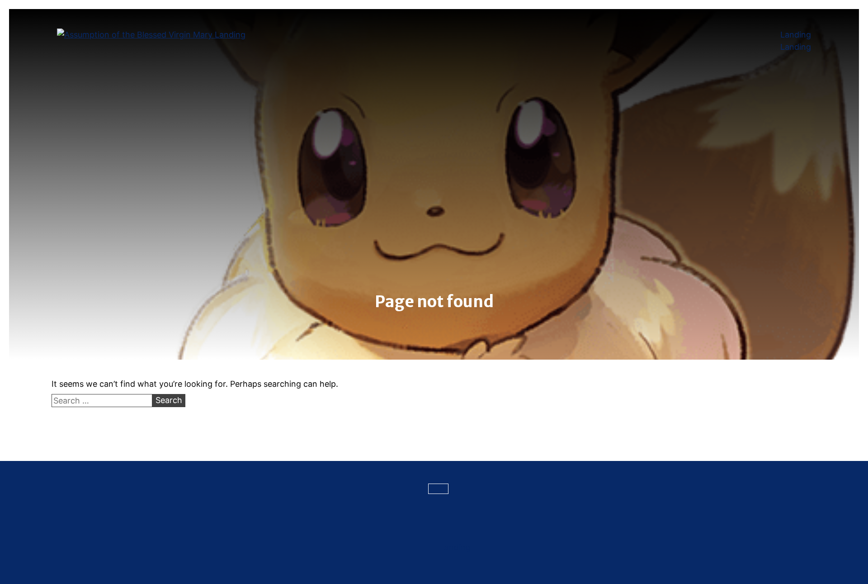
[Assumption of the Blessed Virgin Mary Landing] (151, 34)
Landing (795, 34)
